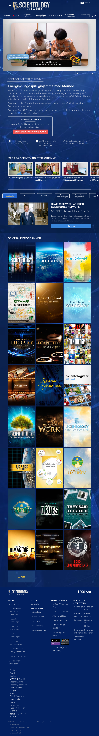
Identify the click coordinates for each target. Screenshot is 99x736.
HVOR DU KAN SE (59, 600)
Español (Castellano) (18, 684)
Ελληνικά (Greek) (17, 679)
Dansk (12, 673)
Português (14, 705)
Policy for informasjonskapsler (20, 727)
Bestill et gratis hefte (47, 143)
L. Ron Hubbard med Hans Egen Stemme (16, 611)
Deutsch (13, 676)
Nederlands (15, 699)
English (13, 670)
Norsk (12, 702)
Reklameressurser (39, 630)
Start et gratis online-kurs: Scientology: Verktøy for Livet (78, 142)
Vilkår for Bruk (14, 725)
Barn (10, 103)
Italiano (13, 693)
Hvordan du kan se (39, 617)
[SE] (77, 303)
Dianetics (78, 620)
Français (13, 716)
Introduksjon (36, 612)
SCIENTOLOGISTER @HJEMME (25, 79)
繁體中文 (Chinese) (18, 713)
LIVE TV (33, 600)
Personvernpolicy (15, 730)
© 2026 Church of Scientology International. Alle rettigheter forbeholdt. (31, 722)
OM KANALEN (36, 608)
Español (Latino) (17, 682)
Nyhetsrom (36, 621)
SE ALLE (21, 577)
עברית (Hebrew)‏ (17, 687)
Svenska (13, 710)
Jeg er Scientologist (18, 656)
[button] (1, 195)
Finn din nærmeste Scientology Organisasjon (21, 142)
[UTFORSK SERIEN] (21, 262)
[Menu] (10, 4)
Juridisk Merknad (15, 733)
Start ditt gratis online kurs (30, 131)
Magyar (13, 690)
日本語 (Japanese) (17, 696)
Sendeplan (35, 604)
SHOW (11, 600)
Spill (73, 226)
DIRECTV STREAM (61, 611)
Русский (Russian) (18, 708)
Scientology (79, 606)
